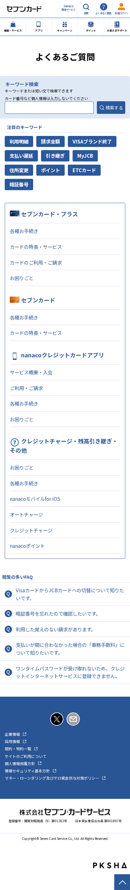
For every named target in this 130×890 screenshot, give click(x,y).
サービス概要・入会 (31, 372)
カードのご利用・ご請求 (36, 262)
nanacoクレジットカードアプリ (62, 355)
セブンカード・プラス (49, 214)
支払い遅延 (21, 155)
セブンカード (38, 300)
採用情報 (12, 741)
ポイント (50, 170)
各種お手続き (24, 230)
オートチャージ (26, 514)
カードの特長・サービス (36, 246)
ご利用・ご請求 (26, 387)
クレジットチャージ (31, 530)
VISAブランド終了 (92, 141)
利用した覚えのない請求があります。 (56, 629)
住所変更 (18, 170)
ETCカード (84, 170)
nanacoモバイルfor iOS (35, 498)
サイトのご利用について (25, 756)
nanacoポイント (27, 545)
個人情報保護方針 (20, 763)
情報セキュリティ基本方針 (27, 770)
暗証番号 (18, 184)
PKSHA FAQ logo (110, 865)
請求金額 (50, 141)
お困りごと (21, 277)
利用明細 (18, 141)
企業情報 (12, 734)
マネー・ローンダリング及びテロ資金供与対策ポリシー (52, 778)
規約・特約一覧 (18, 748)
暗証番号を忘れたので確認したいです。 (58, 613)
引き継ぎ (55, 155)
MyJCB (85, 155)
